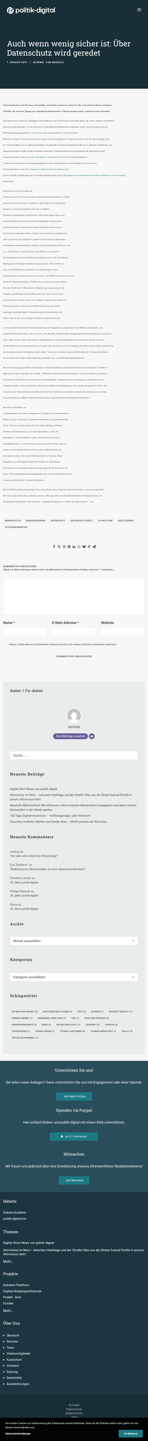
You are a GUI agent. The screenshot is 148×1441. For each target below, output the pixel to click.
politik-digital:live (14, 1219)
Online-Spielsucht (68, 1025)
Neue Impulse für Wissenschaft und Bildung (44, 169)
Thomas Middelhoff (103, 1031)
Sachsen (93, 1025)
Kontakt (74, 1405)
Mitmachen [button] (74, 1180)
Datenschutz (57, 520)
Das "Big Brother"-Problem (43, 157)
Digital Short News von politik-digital (28, 1243)
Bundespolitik (13, 520)
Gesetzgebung (126, 520)
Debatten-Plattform (16, 1285)
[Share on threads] (64, 546)
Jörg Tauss (36, 133)
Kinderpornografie (24, 1025)
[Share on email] (94, 546)
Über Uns (11, 1323)
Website (107, 623)
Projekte (10, 1273)
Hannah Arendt (22, 1018)
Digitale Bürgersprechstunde (22, 1291)
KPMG (46, 1025)
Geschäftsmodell (120, 1011)
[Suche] (74, 755)
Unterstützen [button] (75, 1096)
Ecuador (97, 1011)
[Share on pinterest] (69, 546)
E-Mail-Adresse (65, 623)
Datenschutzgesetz (82, 520)
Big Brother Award (25, 1011)
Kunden (8, 1303)
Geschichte (14, 1378)
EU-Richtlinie (105, 520)
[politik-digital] (31, 10)
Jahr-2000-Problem (96, 1018)
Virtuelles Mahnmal (25, 1038)
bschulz (58, 62)
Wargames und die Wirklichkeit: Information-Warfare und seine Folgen (94, 175)
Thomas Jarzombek (72, 1031)
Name (9, 623)
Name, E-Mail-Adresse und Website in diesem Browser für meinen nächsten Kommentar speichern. (63, 644)
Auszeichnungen (18, 1384)
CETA (81, 1011)
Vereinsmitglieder (18, 1353)
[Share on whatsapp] (79, 546)
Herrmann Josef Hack (52, 1018)
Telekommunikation (16, 527)
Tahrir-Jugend (45, 1031)
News (40, 62)
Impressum (74, 1409)
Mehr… (8, 1261)
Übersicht (13, 1335)
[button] (139, 9)
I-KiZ (75, 1018)
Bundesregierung (35, 520)
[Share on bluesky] (84, 546)
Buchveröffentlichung (57, 1011)
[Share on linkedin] (74, 546)
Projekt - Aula (12, 1297)
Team (10, 1347)
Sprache (111, 1025)
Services (12, 1341)
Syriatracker (21, 1031)
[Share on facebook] (54, 546)
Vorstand (13, 1366)
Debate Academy (14, 1212)
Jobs (74, 1417)
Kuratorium (14, 1360)
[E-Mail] (92, 736)
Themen (10, 1231)
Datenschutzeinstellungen (18, 1433)
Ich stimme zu (131, 1433)
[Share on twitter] (59, 546)
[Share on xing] (89, 546)
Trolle (126, 1031)
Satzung (12, 1372)
